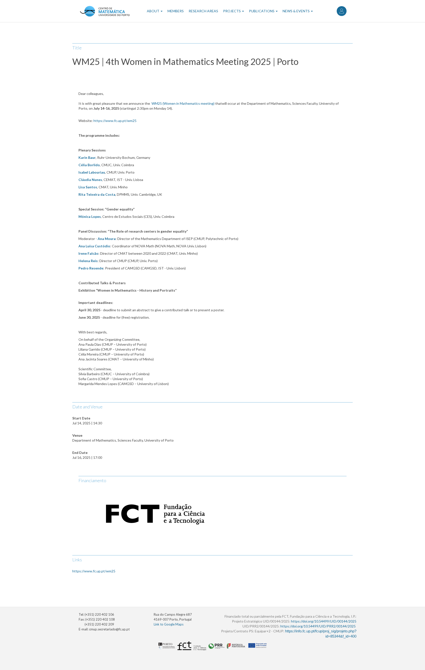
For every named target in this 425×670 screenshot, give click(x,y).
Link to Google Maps (168, 624)
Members (175, 11)
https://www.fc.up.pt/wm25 (93, 571)
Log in (342, 11)
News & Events (296, 11)
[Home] (105, 11)
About (153, 11)
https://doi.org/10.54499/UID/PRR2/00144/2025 (318, 626)
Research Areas (203, 11)
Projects (232, 11)
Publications (262, 11)
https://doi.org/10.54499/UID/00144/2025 (323, 621)
